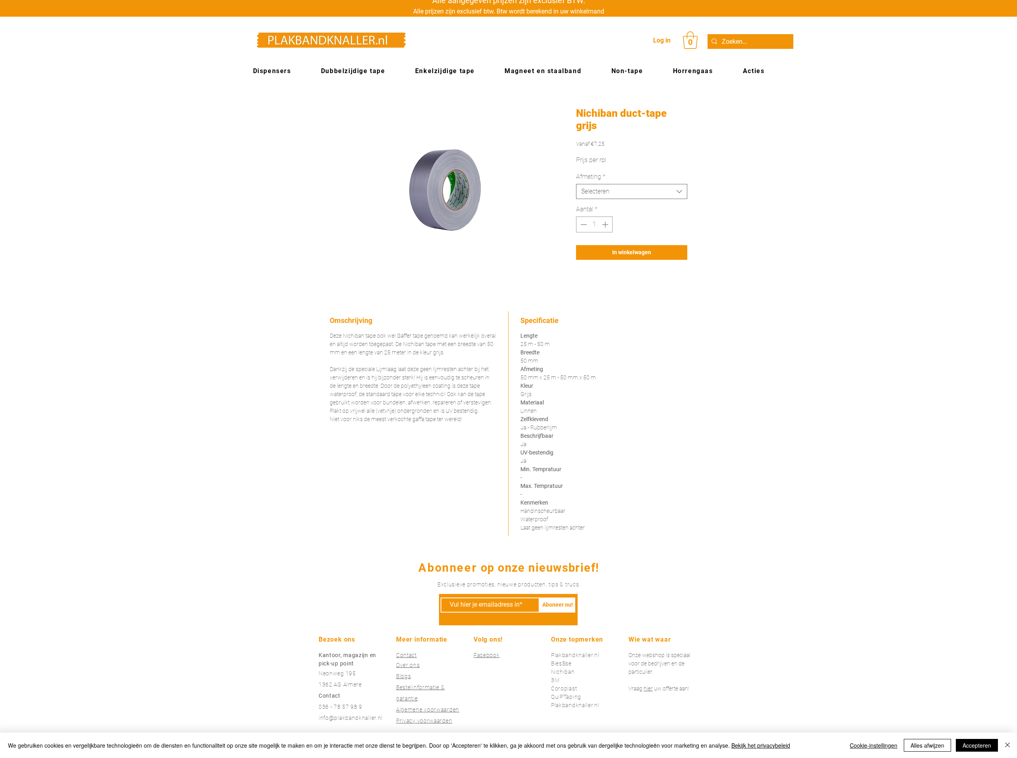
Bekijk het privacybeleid (760, 745)
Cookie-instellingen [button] (873, 745)
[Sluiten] (1007, 745)
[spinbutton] (594, 224)
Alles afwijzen (927, 745)
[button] (690, 40)
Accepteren (977, 745)
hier (648, 688)
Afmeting (590, 176)
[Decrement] (582, 224)
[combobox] (631, 191)
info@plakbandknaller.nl (351, 718)
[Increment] (605, 224)
